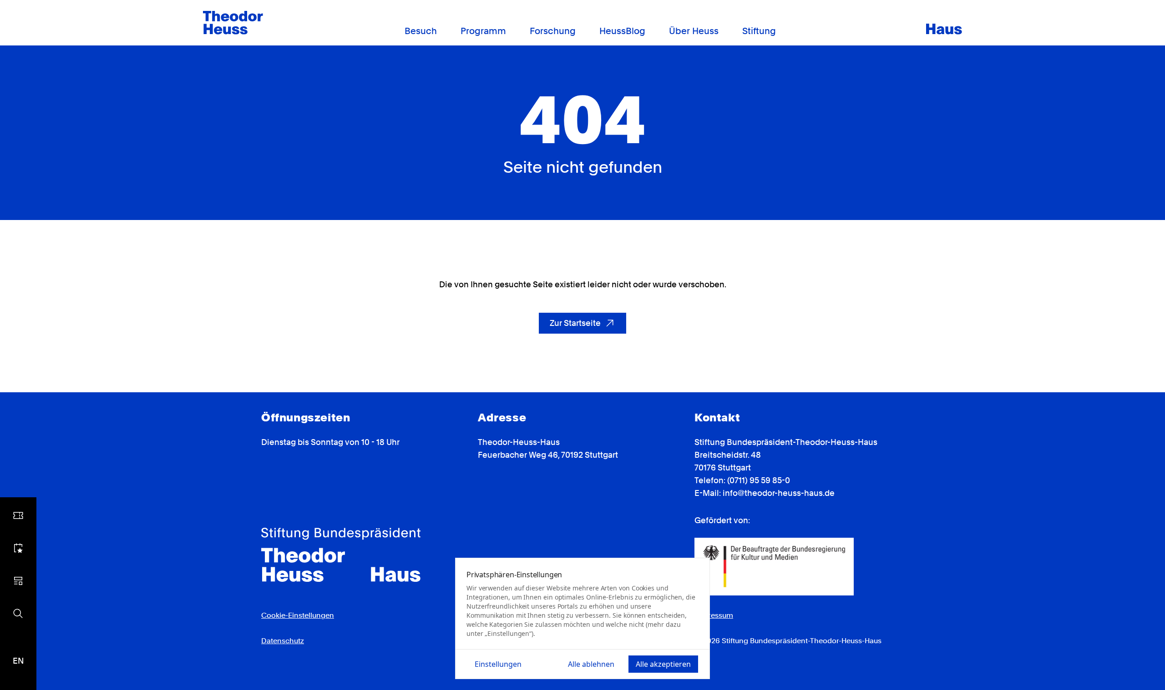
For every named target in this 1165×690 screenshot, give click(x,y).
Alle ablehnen (591, 664)
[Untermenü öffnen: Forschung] (581, 31)
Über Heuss (694, 30)
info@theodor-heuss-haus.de (779, 493)
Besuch (421, 30)
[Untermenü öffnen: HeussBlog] (650, 31)
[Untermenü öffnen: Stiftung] (781, 31)
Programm (483, 30)
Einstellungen (498, 664)
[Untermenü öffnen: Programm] (511, 31)
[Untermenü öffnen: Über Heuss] (724, 31)
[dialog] (582, 618)
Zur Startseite (575, 323)
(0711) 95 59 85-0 (758, 480)
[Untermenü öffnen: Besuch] (442, 31)
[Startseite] (233, 22)
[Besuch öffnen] (18, 515)
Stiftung (759, 30)
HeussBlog (622, 30)
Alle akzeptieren (663, 664)
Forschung (553, 30)
